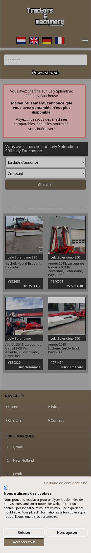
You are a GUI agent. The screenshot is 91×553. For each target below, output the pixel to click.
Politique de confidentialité (65, 483)
